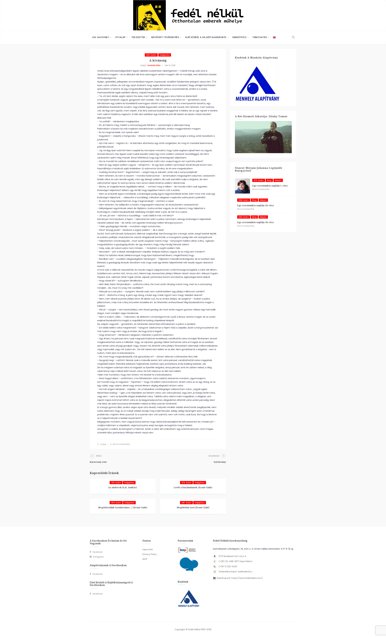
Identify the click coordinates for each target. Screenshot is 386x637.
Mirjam (278, 180)
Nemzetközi (239, 37)
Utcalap (120, 37)
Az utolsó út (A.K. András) (122, 487)
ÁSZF (144, 559)
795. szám (116, 482)
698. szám (244, 200)
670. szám (259, 180)
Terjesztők (138, 37)
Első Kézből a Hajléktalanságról (206, 37)
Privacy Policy (149, 554)
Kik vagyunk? (100, 37)
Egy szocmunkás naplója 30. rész (255, 222)
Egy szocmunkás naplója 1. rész (270, 185)
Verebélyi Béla (153, 65)
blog (269, 180)
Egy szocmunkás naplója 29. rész (255, 205)
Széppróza (164, 55)
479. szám (186, 482)
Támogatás (259, 37)
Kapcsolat (147, 549)
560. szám (151, 55)
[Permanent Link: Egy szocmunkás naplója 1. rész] (242, 186)
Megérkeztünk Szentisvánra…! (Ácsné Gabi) (122, 507)
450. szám (116, 502)
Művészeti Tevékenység (165, 37)
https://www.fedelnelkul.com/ (247, 578)
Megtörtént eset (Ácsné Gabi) (193, 507)
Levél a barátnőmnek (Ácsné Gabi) (193, 487)
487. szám (186, 502)
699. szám (244, 217)
